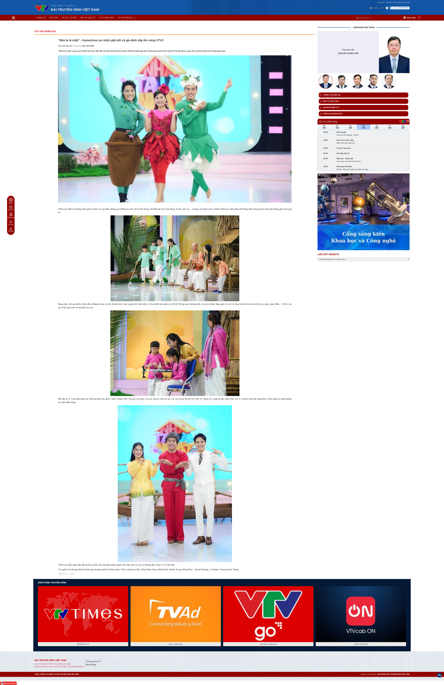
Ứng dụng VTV (364, 18)
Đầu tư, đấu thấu (331, 101)
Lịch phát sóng (329, 121)
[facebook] (281, 576)
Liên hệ (389, 2)
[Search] (419, 17)
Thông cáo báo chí (331, 95)
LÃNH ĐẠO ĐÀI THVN (363, 27)
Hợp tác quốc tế (87, 17)
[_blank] (289, 576)
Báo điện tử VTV (378, 8)
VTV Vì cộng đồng (106, 17)
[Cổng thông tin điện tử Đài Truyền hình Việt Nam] (41, 8)
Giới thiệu (53, 17)
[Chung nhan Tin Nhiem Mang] (94, 663)
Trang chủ (381, 2)
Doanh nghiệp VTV (331, 107)
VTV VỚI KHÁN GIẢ (125, 17)
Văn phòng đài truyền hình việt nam (393, 674)
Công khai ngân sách (332, 114)
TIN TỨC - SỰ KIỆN (69, 17)
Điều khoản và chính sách (401, 2)
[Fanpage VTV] (387, 8)
